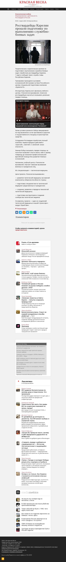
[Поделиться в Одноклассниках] (24, 212)
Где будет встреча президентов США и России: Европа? (35, 529)
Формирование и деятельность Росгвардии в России (26, 17)
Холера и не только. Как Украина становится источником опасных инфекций (34, 476)
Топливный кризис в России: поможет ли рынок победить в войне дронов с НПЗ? (36, 286)
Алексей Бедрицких (27, 431)
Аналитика (25, 9)
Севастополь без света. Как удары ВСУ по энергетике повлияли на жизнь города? (34, 406)
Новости (13, 9)
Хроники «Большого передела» (33, 261)
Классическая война (23, 14)
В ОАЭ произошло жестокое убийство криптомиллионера (35, 504)
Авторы (32, 9)
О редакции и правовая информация (12, 552)
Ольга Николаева (27, 296)
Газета (46, 9)
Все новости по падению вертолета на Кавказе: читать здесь (36, 514)
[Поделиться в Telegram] (20, 212)
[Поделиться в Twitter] (27, 212)
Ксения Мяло (25, 324)
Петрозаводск (22, 208)
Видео (19, 9)
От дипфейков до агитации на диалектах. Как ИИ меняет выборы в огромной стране (35, 419)
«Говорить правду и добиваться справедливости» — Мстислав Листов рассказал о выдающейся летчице (34, 445)
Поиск (57, 9)
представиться (21, 230)
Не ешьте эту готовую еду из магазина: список (32, 499)
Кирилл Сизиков (26, 388)
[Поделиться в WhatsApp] (31, 212)
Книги (52, 9)
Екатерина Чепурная (28, 402)
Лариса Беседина (26, 310)
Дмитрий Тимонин (27, 415)
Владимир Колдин (27, 282)
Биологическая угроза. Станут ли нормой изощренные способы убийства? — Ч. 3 (34, 314)
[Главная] (33, 4)
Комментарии (39, 9)
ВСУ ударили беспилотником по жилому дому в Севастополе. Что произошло (34, 392)
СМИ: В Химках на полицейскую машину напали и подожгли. (33, 524)
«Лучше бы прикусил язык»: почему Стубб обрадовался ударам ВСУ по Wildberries (35, 434)
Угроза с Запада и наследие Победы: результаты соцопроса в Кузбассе (35, 461)
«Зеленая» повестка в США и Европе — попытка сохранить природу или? (33, 300)
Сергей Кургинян (26, 249)
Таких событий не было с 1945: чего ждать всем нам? (35, 509)
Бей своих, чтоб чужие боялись (33, 273)
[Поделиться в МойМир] (34, 212)
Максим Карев (26, 272)
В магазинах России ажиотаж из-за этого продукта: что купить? (34, 519)
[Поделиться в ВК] (16, 212)
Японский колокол (29, 251)
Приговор (25, 326)
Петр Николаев (26, 458)
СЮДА (22, 555)
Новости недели (26, 260)
